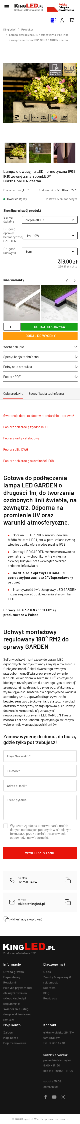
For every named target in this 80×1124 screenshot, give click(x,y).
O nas (47, 972)
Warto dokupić (13, 347)
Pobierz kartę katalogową (21, 438)
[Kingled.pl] (28, 7)
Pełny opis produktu (17, 367)
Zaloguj (8, 1032)
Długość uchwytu (9, 251)
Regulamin (10, 982)
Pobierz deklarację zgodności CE (26, 427)
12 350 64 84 (27, 880)
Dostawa (49, 987)
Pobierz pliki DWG (15, 449)
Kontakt (8, 1019)
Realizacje (50, 998)
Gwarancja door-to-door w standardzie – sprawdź (38, 416)
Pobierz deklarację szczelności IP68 (28, 461)
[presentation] (67, 281)
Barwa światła (8, 219)
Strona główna (13, 972)
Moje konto (10, 1037)
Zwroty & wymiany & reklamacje (57, 979)
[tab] (13, 393)
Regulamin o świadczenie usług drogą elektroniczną (16, 1009)
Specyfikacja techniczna (21, 357)
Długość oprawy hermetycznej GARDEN (13, 235)
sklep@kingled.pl (31, 902)
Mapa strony (11, 977)
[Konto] (62, 19)
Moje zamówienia (14, 1043)
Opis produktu (13, 393)
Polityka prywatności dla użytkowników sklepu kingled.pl (17, 993)
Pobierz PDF (12, 377)
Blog (46, 993)
